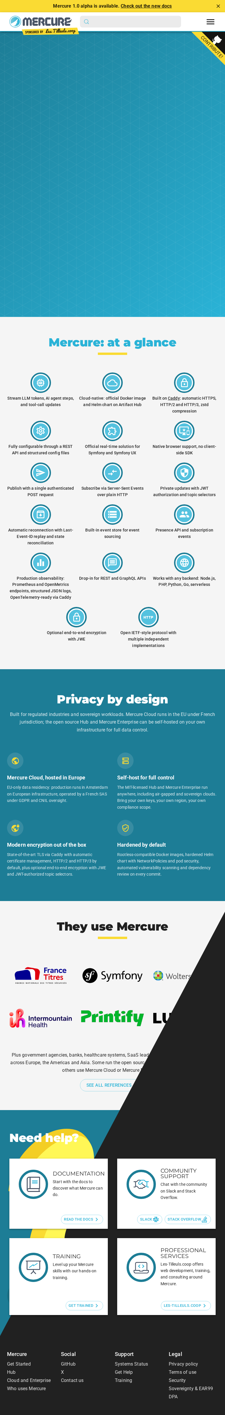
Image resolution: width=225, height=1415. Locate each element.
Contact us (72, 1380)
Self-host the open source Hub (65, 215)
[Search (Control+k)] (130, 21)
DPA (173, 1397)
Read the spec (95, 269)
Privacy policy (183, 1364)
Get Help (124, 1372)
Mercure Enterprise (95, 241)
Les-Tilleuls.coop (182, 1305)
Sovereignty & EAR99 (191, 1388)
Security (177, 1380)
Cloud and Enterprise (29, 1380)
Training (123, 1380)
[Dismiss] (218, 6)
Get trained (81, 1305)
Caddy (174, 398)
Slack (146, 1219)
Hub (11, 1372)
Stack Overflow (184, 1219)
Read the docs (78, 1219)
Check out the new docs (146, 6)
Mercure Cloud (49, 241)
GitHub (68, 1364)
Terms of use (182, 1372)
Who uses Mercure (26, 1388)
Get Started (19, 1364)
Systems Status (131, 1364)
